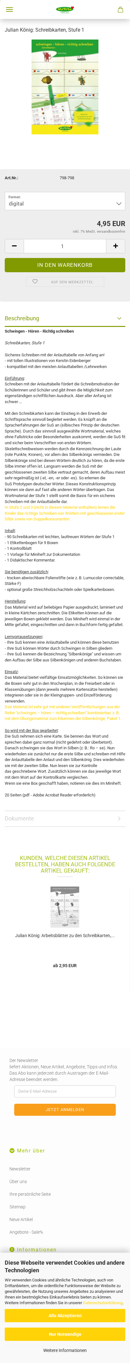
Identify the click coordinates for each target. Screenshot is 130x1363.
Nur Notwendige (65, 1334)
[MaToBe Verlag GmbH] (65, 9)
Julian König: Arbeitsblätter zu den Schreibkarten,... (65, 935)
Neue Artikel (21, 1219)
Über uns (18, 1181)
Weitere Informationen (65, 1350)
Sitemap (17, 1206)
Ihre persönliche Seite (30, 1194)
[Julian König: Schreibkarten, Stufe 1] (65, 86)
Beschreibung (22, 318)
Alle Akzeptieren (65, 1315)
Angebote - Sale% (26, 1232)
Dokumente (19, 818)
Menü (9, 9)
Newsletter (20, 1168)
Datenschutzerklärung (102, 1302)
